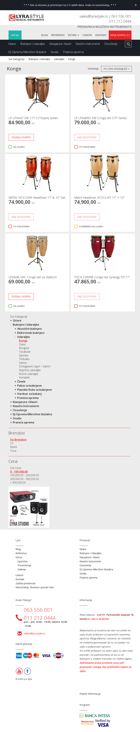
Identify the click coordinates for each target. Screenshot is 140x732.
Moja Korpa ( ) (120, 35)
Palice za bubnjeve (29, 385)
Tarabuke (24, 352)
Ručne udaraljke (28, 374)
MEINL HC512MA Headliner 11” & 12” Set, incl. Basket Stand (37, 199)
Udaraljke (59, 59)
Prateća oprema (73, 52)
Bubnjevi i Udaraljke (32, 44)
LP (11, 443)
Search (128, 44)
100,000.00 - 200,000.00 (24, 475)
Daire (22, 344)
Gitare (12, 44)
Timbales (24, 359)
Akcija (15, 35)
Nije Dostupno (86, 137)
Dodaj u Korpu (21, 137)
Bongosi (24, 348)
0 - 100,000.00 (19, 472)
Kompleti (24, 377)
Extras (72, 35)
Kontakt (101, 35)
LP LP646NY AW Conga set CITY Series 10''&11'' (100, 119)
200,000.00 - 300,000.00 (24, 479)
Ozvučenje (110, 44)
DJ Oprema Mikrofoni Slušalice (27, 52)
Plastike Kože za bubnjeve (34, 390)
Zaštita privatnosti (26, 583)
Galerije (22, 569)
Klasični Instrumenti (88, 44)
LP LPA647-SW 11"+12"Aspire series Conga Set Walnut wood (33, 119)
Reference (58, 35)
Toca (13, 451)
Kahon (23, 363)
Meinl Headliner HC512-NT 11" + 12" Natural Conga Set (99, 199)
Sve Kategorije (17, 59)
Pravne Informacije (90, 693)
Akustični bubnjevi (29, 329)
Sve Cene (15, 468)
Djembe (23, 355)
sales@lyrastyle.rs (94, 16)
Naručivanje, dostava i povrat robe (35, 587)
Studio (55, 52)
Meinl (13, 447)
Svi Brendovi (18, 439)
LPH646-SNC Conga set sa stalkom (33, 277)
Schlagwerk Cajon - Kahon (35, 366)
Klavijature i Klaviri (60, 44)
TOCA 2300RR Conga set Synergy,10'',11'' (102, 277)
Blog (44, 35)
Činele (21, 381)
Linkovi (87, 35)
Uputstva (22, 561)
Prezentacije (24, 565)
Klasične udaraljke (30, 370)
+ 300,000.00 (18, 482)
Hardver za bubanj (29, 394)
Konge (71, 59)
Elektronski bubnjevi (30, 333)
